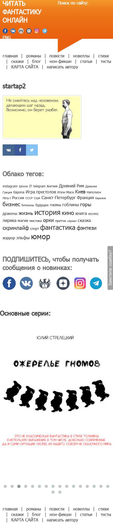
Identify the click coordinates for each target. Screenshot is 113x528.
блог (36, 61)
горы (85, 204)
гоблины (70, 204)
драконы (10, 213)
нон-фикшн (60, 61)
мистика (35, 221)
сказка (84, 220)
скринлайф (16, 227)
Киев (80, 191)
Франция (85, 197)
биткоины (28, 205)
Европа (18, 192)
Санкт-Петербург (59, 197)
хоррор (9, 237)
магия (23, 220)
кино (68, 212)
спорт (34, 228)
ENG (7, 37)
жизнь (26, 212)
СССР (29, 198)
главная (10, 55)
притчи (60, 221)
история (47, 211)
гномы (55, 204)
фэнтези (86, 227)
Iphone (23, 186)
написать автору (62, 66)
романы (33, 55)
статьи (86, 61)
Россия (18, 197)
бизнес (11, 203)
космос (93, 213)
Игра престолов (41, 191)
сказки (17, 61)
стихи (103, 55)
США (37, 198)
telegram (39, 186)
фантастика (57, 227)
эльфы (23, 237)
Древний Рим (71, 185)
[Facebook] (20, 150)
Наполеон (94, 192)
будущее (42, 205)
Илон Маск (65, 192)
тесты (106, 61)
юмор (40, 236)
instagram (10, 186)
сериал (71, 220)
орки (48, 219)
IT (30, 186)
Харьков (100, 198)
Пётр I (7, 198)
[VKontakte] (8, 150)
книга (81, 213)
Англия (52, 186)
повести (56, 55)
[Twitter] (32, 150)
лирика (9, 220)
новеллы (81, 55)
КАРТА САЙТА (24, 66)
